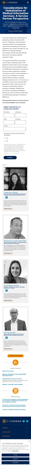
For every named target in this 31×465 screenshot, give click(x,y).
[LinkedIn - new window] (23, 421)
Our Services (6, 436)
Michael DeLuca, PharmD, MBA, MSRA (15, 241)
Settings (15, 455)
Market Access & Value (15, 31)
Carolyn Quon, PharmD (11, 192)
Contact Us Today (15, 355)
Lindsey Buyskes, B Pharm (16, 26)
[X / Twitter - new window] (27, 421)
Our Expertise (6, 432)
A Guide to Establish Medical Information (14, 409)
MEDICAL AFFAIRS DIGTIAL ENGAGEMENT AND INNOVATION (14, 375)
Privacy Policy (15, 451)
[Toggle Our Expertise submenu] (27, 432)
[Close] (29, 441)
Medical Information (8, 371)
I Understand (16, 462)
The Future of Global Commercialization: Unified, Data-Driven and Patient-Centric (14, 405)
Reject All (15, 458)
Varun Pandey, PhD (9, 332)
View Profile (8, 208)
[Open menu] (27, 2)
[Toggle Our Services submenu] (27, 436)
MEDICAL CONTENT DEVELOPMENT (12, 384)
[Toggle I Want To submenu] (27, 428)
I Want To (5, 428)
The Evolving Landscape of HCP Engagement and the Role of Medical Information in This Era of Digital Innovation (15, 401)
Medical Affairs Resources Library (12, 378)
